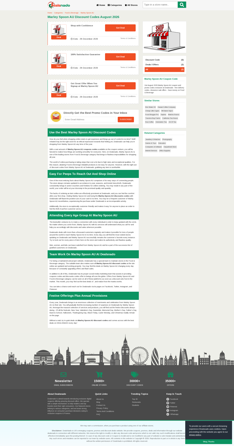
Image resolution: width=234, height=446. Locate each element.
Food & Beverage (71, 13)
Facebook (174, 399)
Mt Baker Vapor (167, 111)
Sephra (163, 114)
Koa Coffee (149, 122)
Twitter (172, 403)
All (165, 69)
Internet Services (151, 151)
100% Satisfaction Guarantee (85, 54)
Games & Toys (150, 143)
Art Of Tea (172, 122)
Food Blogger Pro (152, 114)
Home (102, 5)
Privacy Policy (102, 408)
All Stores (132, 5)
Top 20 (134, 399)
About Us (100, 399)
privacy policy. (195, 435)
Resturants (136, 402)
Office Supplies (164, 151)
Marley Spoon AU (87, 13)
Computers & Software (153, 147)
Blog (98, 402)
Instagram (174, 410)
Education (162, 143)
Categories (116, 5)
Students (135, 405)
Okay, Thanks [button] (208, 442)
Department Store (170, 147)
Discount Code (165, 60)
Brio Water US (150, 107)
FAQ (98, 414)
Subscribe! (126, 119)
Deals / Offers (165, 65)
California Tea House (170, 118)
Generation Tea (161, 122)
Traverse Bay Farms (152, 118)
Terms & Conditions (128, 38)
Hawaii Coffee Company (167, 107)
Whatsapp (174, 414)
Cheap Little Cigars (152, 111)
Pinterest (173, 407)
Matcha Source (173, 114)
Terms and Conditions (105, 411)
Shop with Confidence (82, 25)
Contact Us (100, 405)
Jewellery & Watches (152, 139)
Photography (167, 139)
